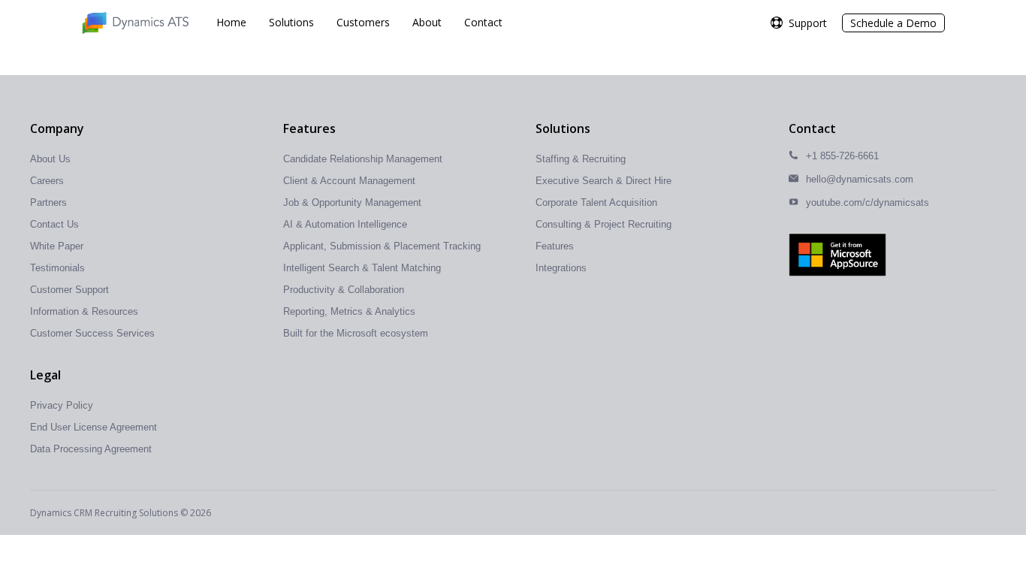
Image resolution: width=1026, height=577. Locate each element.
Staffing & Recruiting (581, 159)
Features (555, 246)
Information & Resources (84, 311)
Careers (47, 180)
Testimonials (57, 267)
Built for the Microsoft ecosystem (355, 333)
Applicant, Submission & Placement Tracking (382, 246)
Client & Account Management (349, 180)
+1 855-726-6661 (842, 156)
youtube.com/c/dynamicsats (867, 202)
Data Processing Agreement (91, 449)
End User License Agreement (93, 427)
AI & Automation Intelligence (345, 224)
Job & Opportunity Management (352, 202)
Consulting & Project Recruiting (603, 224)
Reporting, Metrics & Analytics (349, 311)
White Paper (56, 246)
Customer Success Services (92, 333)
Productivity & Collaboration (343, 289)
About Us (50, 159)
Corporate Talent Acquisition (596, 202)
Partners (48, 202)
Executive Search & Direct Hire (603, 180)
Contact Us (54, 224)
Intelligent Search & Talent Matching (362, 267)
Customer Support (69, 289)
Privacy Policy (61, 405)
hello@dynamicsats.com (859, 179)
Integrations (561, 267)
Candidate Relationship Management (362, 159)
